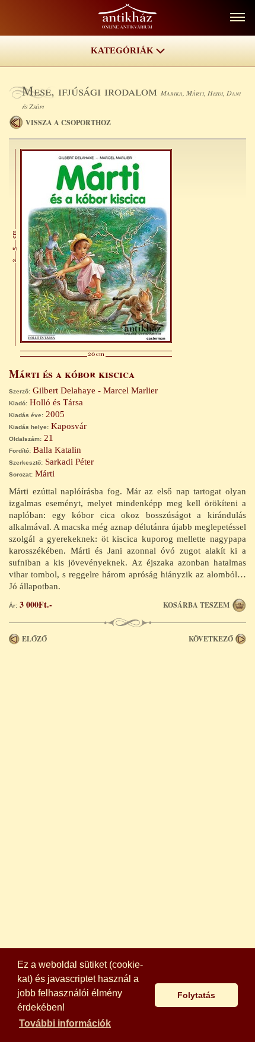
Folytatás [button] (196, 995)
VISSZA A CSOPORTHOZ (68, 122)
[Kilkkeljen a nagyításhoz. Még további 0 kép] (96, 340)
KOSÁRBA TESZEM (196, 605)
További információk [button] (65, 1023)
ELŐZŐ (34, 639)
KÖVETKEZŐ (211, 639)
